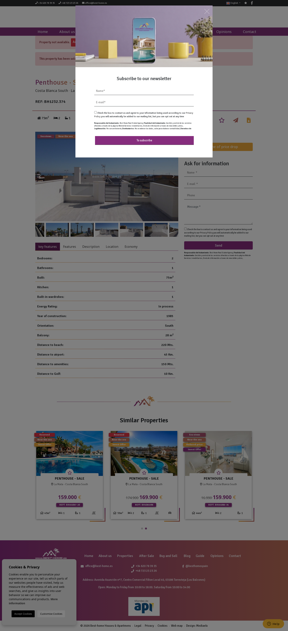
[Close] (207, 11)
